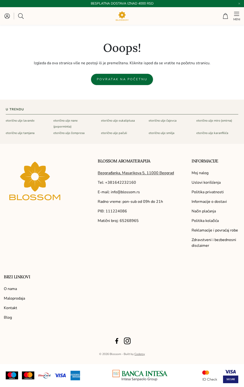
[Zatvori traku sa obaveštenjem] (239, 3)
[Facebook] (116, 341)
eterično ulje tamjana (20, 133)
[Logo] (140, 375)
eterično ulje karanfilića (212, 133)
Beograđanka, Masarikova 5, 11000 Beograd (136, 173)
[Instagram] (127, 341)
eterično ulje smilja (161, 133)
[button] (21, 16)
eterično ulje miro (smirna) (214, 120)
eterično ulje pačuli (114, 133)
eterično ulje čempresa (69, 133)
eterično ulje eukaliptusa (118, 120)
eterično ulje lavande (20, 120)
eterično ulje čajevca (163, 120)
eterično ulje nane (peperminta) (65, 123)
